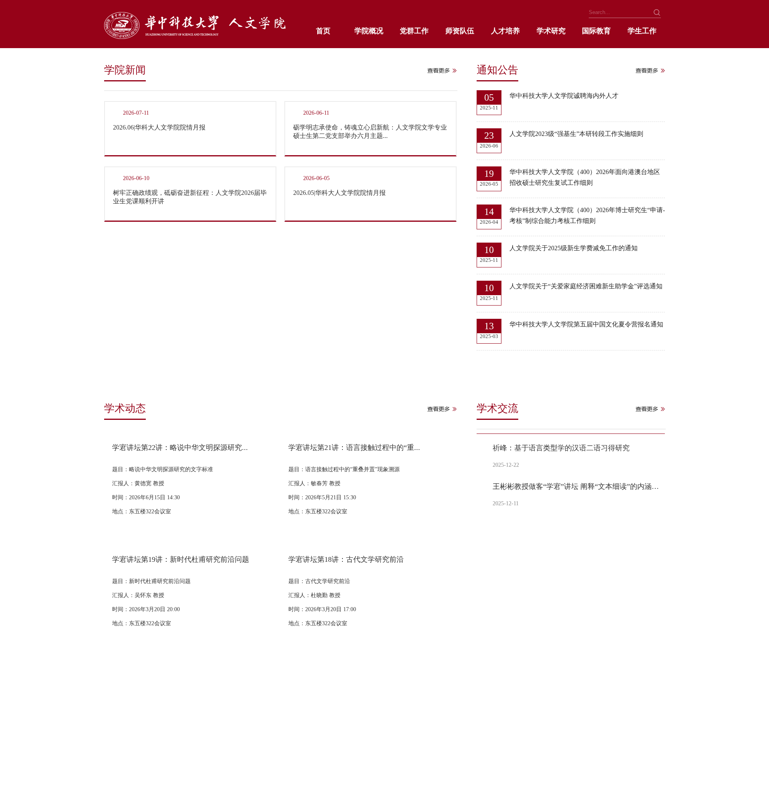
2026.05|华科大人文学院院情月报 (339, 192)
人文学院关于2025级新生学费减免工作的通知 (573, 248)
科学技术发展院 (328, 740)
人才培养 (505, 31)
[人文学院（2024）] (195, 36)
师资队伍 (459, 31)
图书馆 (112, 754)
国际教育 (596, 31)
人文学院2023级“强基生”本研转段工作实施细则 (576, 133)
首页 (323, 31)
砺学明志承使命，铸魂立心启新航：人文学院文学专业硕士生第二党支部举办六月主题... (370, 131)
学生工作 (642, 31)
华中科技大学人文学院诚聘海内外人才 (563, 95)
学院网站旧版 (195, 740)
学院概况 (368, 31)
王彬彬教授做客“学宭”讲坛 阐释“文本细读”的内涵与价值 (577, 486)
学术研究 (551, 31)
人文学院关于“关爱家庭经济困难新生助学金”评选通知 (585, 286)
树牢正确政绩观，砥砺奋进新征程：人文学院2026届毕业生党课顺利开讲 (190, 197)
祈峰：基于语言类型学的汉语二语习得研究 (561, 448)
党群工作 (414, 31)
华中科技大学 (121, 740)
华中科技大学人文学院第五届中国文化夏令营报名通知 (586, 324)
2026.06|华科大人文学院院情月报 (159, 127)
